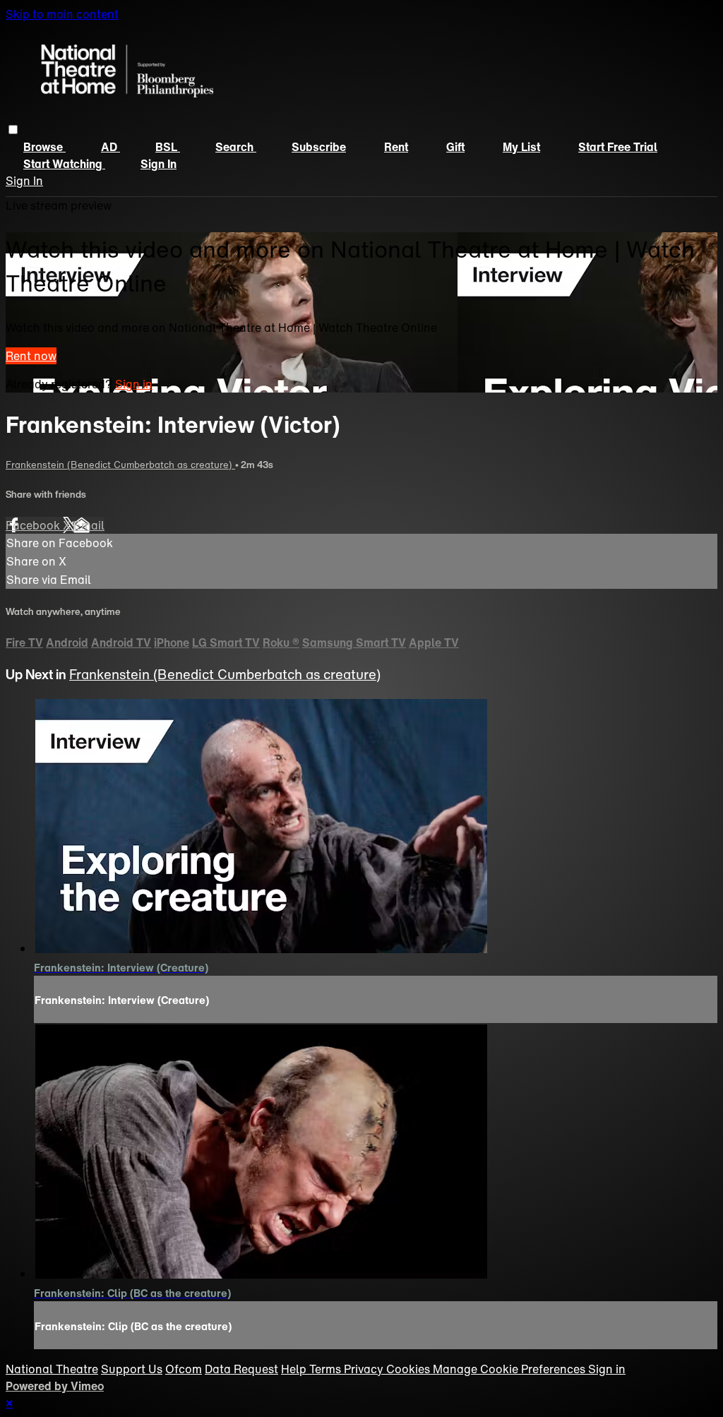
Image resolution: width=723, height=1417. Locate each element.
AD (110, 146)
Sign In (24, 180)
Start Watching (64, 163)
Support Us (131, 1369)
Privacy (365, 1369)
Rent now (31, 355)
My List (521, 146)
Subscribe (319, 146)
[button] (13, 129)
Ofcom (183, 1369)
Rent (396, 146)
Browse (44, 146)
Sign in (159, 163)
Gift (455, 146)
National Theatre (52, 1369)
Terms (326, 1369)
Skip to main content (62, 14)
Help (295, 1369)
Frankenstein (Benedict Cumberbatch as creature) (120, 465)
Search (235, 146)
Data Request (241, 1369)
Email (88, 525)
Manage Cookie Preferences (510, 1369)
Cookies (409, 1369)
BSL (167, 146)
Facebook (34, 525)
